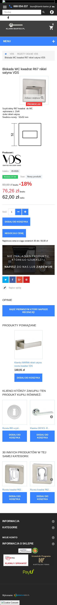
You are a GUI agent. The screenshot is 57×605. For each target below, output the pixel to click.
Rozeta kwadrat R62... (12, 490)
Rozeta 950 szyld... (11, 428)
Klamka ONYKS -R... (40, 428)
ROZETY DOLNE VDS (27, 54)
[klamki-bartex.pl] (15, 26)
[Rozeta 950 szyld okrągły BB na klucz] (14, 412)
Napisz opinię (14, 288)
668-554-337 (20, 6)
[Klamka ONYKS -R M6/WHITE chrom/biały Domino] (42, 412)
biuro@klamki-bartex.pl (40, 6)
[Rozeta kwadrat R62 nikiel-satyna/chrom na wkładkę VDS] (42, 473)
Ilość (4, 212)
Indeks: (5, 171)
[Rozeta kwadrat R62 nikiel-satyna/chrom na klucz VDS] (14, 473)
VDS (12, 54)
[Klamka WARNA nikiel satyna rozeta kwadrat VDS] (28, 344)
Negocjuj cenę (14, 233)
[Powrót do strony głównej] (6, 54)
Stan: (22, 176)
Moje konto (9, 537)
